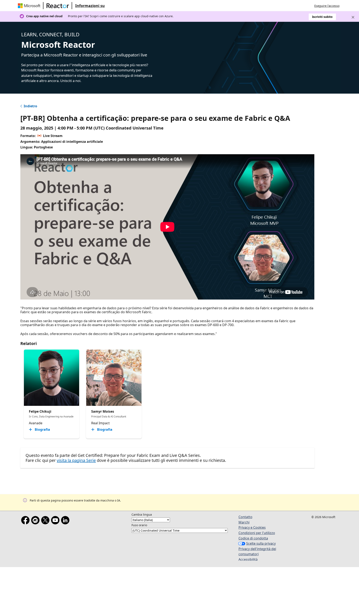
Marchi (244, 522)
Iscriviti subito (322, 17)
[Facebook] (26, 521)
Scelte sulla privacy (261, 543)
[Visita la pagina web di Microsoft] (30, 5)
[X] (46, 521)
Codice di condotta (253, 538)
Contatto (245, 517)
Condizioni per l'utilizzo (257, 533)
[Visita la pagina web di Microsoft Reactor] (58, 5)
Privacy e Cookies (252, 527)
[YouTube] (56, 521)
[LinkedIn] (66, 521)
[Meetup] (36, 521)
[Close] (353, 17)
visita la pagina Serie (76, 460)
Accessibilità (248, 559)
